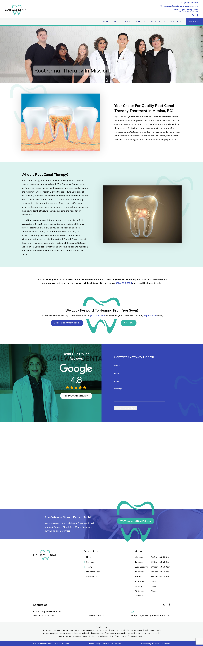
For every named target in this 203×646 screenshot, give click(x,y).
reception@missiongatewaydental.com (180, 6)
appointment (150, 315)
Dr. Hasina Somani (50, 630)
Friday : (138, 576)
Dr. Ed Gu (64, 630)
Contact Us (175, 21)
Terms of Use (107, 643)
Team (89, 566)
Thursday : (140, 571)
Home (106, 21)
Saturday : (140, 581)
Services (138, 21)
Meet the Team (120, 21)
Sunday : (139, 586)
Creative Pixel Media (162, 644)
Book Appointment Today (67, 322)
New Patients (156, 21)
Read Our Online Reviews (76, 395)
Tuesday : (139, 562)
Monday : (139, 557)
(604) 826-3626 (191, 2)
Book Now (194, 21)
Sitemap (118, 643)
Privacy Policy (94, 643)
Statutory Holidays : (139, 593)
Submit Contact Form (125, 408)
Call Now (128, 322)
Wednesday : (141, 566)
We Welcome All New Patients (135, 521)
